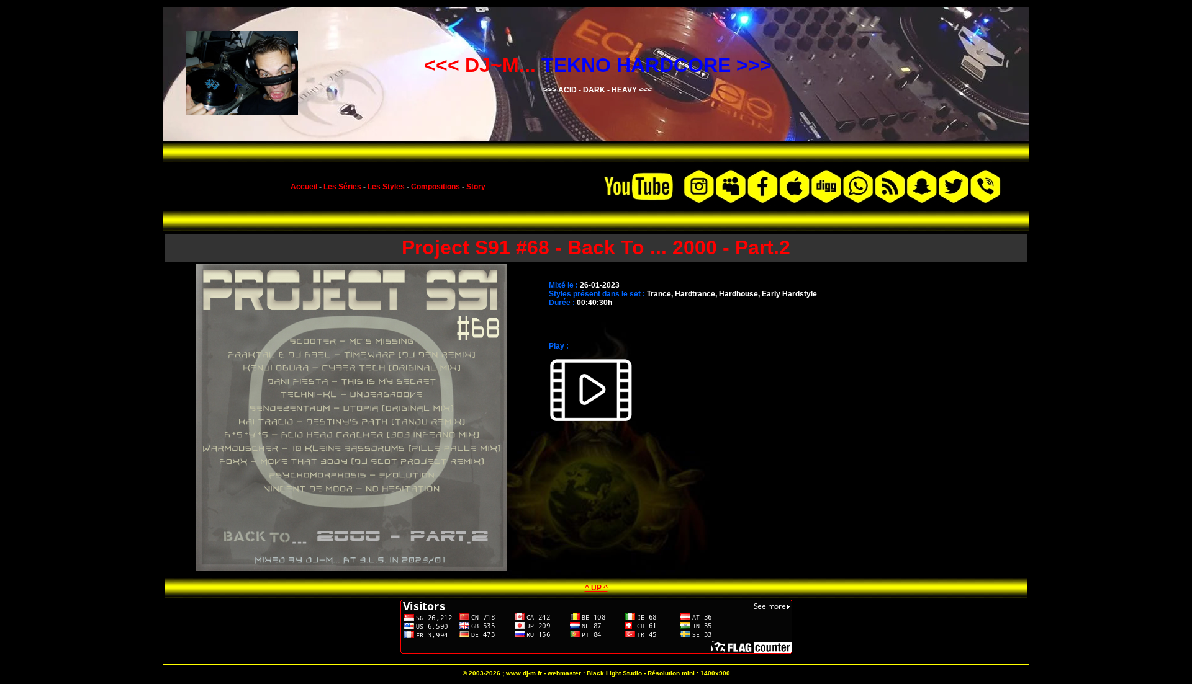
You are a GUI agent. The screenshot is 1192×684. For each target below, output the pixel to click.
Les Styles (386, 186)
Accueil (304, 186)
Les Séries (342, 186)
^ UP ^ (596, 588)
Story (475, 186)
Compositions (435, 186)
